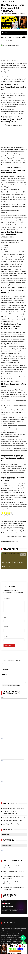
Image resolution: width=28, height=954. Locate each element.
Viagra (3, 353)
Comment (7, 599)
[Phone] (23, 938)
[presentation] (21, 554)
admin (15, 60)
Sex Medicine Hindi (12, 533)
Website (6, 636)
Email (6, 627)
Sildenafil (3, 317)
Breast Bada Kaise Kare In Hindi (9, 541)
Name (6, 617)
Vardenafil (3, 319)
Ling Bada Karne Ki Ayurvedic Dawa (12, 820)
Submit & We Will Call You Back (11, 685)
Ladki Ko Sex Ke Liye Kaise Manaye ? (17, 536)
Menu (6, 33)
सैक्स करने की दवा (11, 531)
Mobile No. (5, 669)
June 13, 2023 (7, 566)
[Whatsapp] (23, 943)
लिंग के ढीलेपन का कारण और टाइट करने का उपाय (13, 808)
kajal (4, 882)
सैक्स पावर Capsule (19, 531)
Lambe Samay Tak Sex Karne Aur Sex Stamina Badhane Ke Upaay (13, 812)
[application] (14, 907)
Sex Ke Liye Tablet (6, 521)
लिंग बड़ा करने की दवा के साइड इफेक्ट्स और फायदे (14, 817)
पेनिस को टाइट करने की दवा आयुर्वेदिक (11, 824)
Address (4, 674)
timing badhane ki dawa (10, 529)
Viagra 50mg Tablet (17, 356)
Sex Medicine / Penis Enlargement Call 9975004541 (12, 8)
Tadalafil (3, 321)
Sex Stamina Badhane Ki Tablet (9, 523)
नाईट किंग (3, 147)
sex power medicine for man (18, 521)
